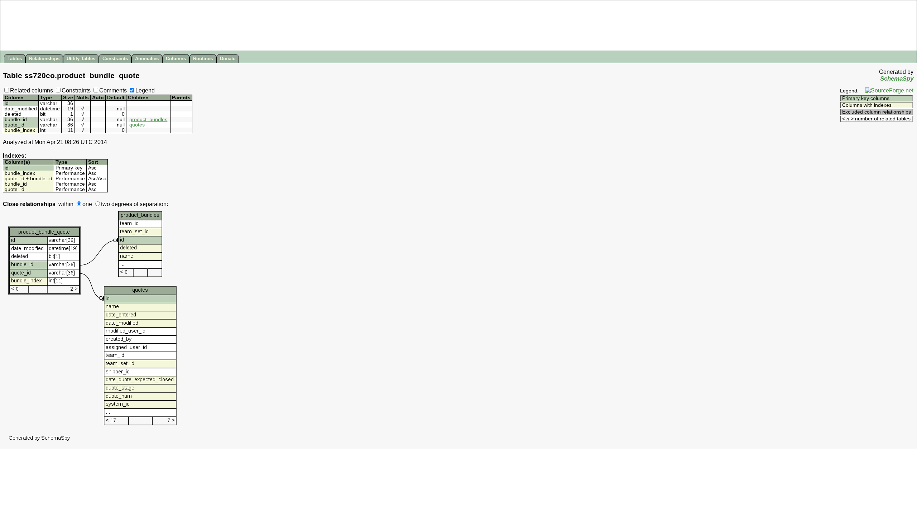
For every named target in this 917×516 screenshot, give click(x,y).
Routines (203, 58)
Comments (113, 90)
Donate (227, 58)
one (87, 204)
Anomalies (147, 58)
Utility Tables (81, 58)
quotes (137, 125)
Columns (176, 58)
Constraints (115, 58)
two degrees (116, 204)
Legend (145, 90)
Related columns (31, 90)
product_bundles (148, 119)
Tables (15, 58)
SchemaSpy (896, 78)
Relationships (44, 58)
